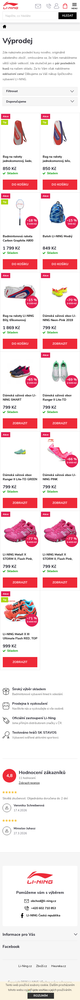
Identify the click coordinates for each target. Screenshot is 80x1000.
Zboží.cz (41, 966)
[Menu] (74, 5)
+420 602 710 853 (43, 908)
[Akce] (20, 451)
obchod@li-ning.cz (43, 901)
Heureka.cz (58, 966)
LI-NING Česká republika (43, 915)
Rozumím (40, 996)
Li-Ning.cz (25, 966)
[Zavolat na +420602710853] (48, 6)
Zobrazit (59, 344)
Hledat (67, 16)
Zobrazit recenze (29, 783)
